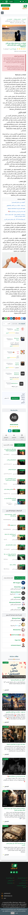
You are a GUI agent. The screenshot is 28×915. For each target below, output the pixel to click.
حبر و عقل (18, 352)
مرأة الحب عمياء (13, 564)
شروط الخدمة (9, 878)
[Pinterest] (8, 318)
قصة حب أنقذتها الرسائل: (11, 544)
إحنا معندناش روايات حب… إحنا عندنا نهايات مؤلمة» (10, 555)
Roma (5, 483)
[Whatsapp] (6, 318)
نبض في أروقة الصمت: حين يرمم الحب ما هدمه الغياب (10, 479)
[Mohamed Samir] (23, 338)
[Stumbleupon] (16, 318)
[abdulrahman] (21, 383)
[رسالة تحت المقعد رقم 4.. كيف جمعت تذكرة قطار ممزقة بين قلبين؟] (14, 798)
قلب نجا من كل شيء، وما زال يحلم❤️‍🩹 (16, 211)
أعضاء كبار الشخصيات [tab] (8, 577)
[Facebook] (24, 318)
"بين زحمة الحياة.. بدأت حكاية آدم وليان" (10, 535)
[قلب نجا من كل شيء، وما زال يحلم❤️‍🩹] (14, 766)
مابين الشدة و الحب (12, 469)
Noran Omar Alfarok (8, 504)
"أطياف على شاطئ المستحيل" (18, 202)
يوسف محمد (6, 549)
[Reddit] (19, 318)
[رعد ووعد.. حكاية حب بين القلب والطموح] (14, 701)
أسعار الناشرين (22, 883)
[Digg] (14, 318)
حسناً (12, 913)
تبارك (5, 539)
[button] (3, 318)
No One (5, 559)
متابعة (16, 430)
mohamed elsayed (6, 519)
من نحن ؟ (23, 880)
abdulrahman (15, 383)
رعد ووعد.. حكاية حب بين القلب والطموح (16, 205)
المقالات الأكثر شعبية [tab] (8, 445)
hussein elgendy (17, 363)
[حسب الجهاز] (6, 1)
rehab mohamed (7, 840)
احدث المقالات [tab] (20, 445)
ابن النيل (5, 709)
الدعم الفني (10, 880)
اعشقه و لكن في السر (11, 459)
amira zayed (6, 454)
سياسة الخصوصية (22, 878)
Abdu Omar (6, 568)
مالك (4, 805)
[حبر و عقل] (23, 352)
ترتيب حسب (14, 323)
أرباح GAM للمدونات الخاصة (21, 886)
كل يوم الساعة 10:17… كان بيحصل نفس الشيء (14, 219)
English (11, 1)
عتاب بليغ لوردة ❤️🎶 (11, 525)
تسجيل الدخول (15, 398)
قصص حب (9, 19)
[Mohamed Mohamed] (23, 373)
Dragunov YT (6, 493)
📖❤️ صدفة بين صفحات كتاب (10, 489)
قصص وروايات (17, 19)
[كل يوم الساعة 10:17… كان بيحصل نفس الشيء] (14, 833)
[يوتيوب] (20, 1)
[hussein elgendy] (23, 363)
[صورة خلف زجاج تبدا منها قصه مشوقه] (14, 734)
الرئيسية (24, 19)
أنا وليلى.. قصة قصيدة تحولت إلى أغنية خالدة (10, 515)
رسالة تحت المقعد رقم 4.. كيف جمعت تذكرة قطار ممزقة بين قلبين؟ (15, 215)
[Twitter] (22, 318)
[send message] (10, 430)
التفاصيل (6, 690)
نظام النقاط (10, 883)
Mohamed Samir (16, 339)
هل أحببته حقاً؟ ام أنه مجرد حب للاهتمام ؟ (10, 499)
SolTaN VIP (6, 741)
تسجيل (6, 398)
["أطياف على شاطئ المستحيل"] (14, 669)
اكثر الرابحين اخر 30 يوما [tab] (20, 577)
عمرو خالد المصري (7, 473)
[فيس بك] (26, 1)
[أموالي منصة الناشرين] (24, 7)
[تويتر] (23, 1)
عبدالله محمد (6, 676)
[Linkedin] (11, 318)
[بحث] (2, 12)
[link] (14, 427)
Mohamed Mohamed (16, 373)
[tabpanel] (14, 595)
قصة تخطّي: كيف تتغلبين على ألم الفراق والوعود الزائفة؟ (10, 450)
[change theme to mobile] (3, 1)
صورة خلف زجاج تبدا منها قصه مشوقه (16, 208)
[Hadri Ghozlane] (23, 328)
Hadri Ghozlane (16, 329)
